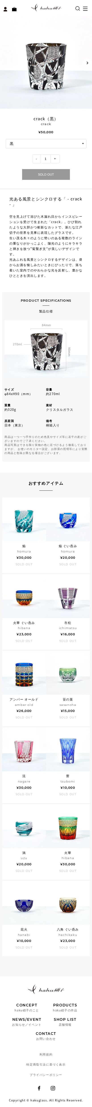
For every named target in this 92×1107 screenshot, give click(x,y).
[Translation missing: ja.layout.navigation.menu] (86, 10)
